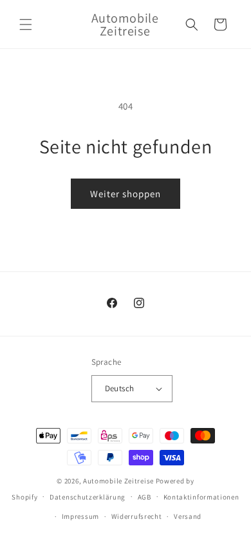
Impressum (80, 516)
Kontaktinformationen (201, 496)
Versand (187, 516)
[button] (26, 24)
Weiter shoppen (125, 194)
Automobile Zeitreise (118, 480)
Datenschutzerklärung (88, 496)
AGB (144, 496)
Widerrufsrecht (136, 516)
